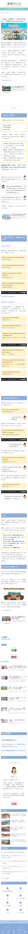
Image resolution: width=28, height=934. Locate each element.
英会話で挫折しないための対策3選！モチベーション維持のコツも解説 (14, 856)
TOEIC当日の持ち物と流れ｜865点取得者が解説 (13, 852)
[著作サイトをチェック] (12, 657)
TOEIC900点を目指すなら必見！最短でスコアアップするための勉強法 (14, 872)
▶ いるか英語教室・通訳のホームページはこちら (13, 750)
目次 (12, 108)
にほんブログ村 (5, 639)
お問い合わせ (21, 929)
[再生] (3, 292)
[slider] (24, 292)
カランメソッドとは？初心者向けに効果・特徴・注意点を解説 (14, 862)
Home (7, 927)
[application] (14, 292)
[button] (15, 650)
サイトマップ (21, 927)
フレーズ (4, 644)
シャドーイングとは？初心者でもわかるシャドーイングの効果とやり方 (14, 867)
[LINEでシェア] (12, 650)
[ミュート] (21, 292)
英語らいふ (14, 776)
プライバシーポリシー (7, 929)
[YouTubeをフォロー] (15, 657)
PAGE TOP (14, 921)
